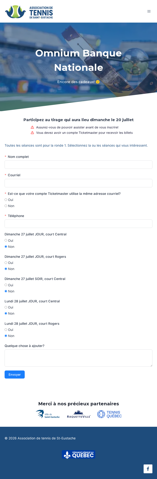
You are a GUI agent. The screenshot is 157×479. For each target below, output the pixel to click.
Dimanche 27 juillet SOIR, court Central (35, 279)
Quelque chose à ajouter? (24, 346)
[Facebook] (148, 468)
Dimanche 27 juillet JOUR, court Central (35, 234)
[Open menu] (148, 11)
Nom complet (18, 157)
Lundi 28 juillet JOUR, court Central (32, 301)
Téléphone (16, 216)
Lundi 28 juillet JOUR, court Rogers (32, 324)
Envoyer (15, 374)
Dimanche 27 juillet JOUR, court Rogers (35, 257)
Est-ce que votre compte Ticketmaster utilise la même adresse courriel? (64, 194)
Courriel (14, 175)
